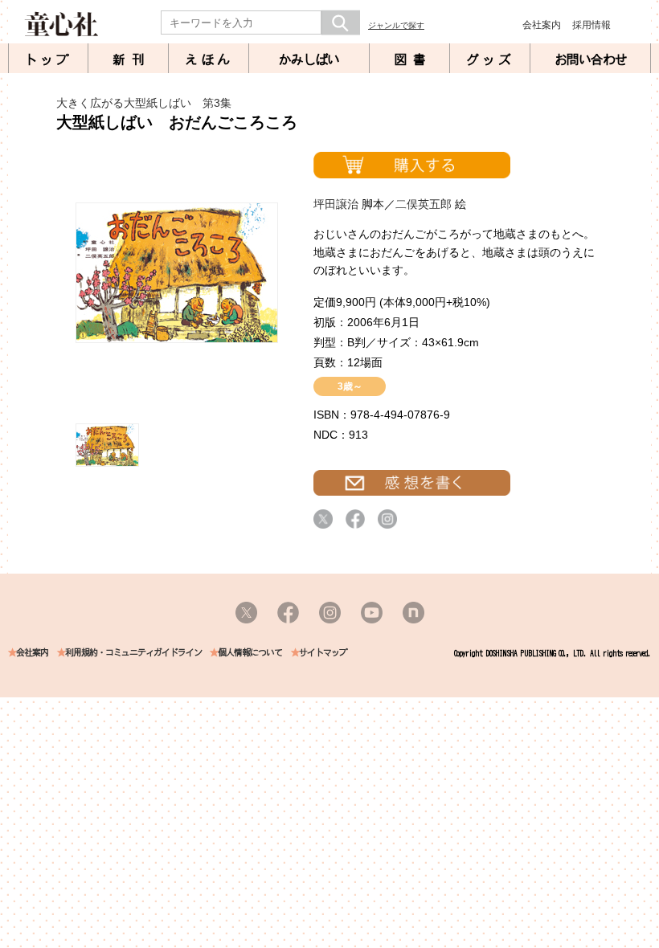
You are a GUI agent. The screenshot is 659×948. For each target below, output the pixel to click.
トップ (48, 59)
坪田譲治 (335, 204)
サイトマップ (323, 652)
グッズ (490, 59)
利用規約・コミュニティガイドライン (133, 652)
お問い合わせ (591, 59)
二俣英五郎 (423, 204)
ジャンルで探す (396, 25)
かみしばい (309, 59)
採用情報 (591, 25)
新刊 (132, 59)
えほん (209, 59)
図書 (413, 59)
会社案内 (541, 25)
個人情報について (250, 652)
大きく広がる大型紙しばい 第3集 (143, 102)
